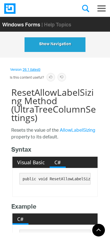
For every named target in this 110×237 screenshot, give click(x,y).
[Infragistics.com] (32, 8)
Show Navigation (55, 45)
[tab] (31, 162)
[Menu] (101, 8)
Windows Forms (21, 24)
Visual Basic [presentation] (31, 162)
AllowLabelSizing (77, 130)
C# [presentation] (57, 162)
